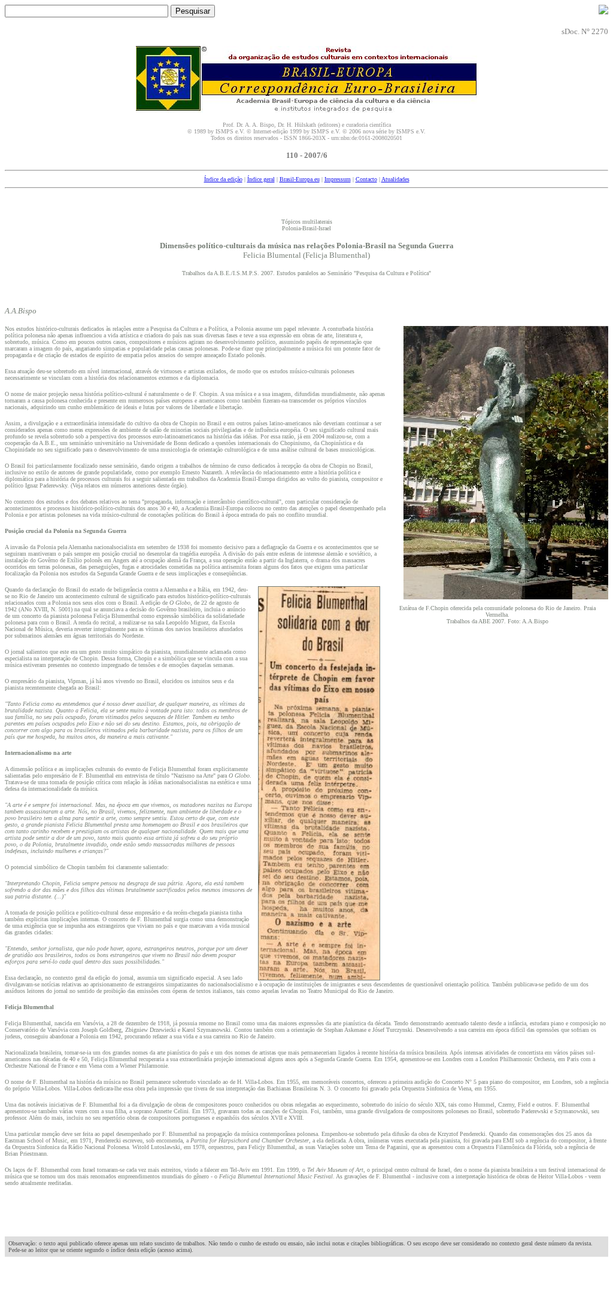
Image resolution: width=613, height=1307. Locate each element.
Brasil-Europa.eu (300, 179)
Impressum (337, 179)
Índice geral (261, 179)
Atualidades (395, 179)
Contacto (366, 179)
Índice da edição (223, 179)
